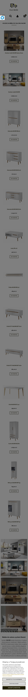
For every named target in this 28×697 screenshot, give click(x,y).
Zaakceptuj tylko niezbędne (14, 679)
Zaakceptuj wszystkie (14, 687)
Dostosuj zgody (14, 683)
